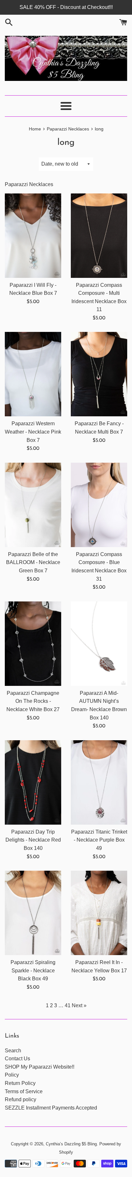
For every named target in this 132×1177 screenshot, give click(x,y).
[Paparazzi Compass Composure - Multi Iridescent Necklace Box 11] (99, 235)
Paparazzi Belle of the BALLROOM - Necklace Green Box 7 (33, 562)
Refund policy (20, 1099)
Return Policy (20, 1083)
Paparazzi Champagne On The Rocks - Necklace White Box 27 (33, 701)
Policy (12, 1075)
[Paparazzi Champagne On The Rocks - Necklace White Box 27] (33, 643)
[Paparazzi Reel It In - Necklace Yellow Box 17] (99, 913)
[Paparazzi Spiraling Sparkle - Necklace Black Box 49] (33, 913)
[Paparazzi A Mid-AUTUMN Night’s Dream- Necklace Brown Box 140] (99, 643)
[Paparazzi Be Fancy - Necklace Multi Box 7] (99, 374)
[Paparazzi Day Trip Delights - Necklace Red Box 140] (33, 782)
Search (13, 1050)
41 (67, 1005)
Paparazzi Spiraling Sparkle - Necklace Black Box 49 (33, 970)
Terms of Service (24, 1091)
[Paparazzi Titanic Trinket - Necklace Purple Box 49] (99, 782)
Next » (79, 1005)
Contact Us (17, 1058)
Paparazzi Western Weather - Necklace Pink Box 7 (33, 432)
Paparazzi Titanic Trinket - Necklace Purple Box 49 (99, 840)
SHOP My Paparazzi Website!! (39, 1067)
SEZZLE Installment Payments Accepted (51, 1107)
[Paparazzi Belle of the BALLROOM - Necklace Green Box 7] (33, 505)
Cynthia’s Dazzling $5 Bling (71, 1144)
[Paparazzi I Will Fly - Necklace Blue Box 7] (33, 235)
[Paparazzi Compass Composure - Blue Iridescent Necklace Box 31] (99, 505)
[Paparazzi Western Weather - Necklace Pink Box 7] (33, 374)
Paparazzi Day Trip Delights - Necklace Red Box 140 (33, 840)
